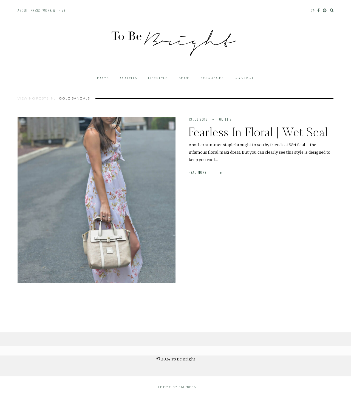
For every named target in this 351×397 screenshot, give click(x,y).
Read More (198, 172)
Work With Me (54, 10)
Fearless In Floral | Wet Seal (258, 132)
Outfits (128, 78)
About (23, 10)
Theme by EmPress (177, 387)
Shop (184, 78)
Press (35, 10)
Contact (244, 78)
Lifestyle (158, 78)
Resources (211, 78)
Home (103, 78)
